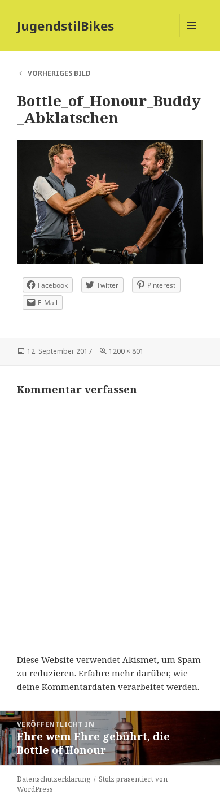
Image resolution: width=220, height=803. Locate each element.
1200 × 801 (126, 351)
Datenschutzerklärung (53, 779)
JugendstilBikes (65, 25)
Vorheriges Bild (59, 73)
